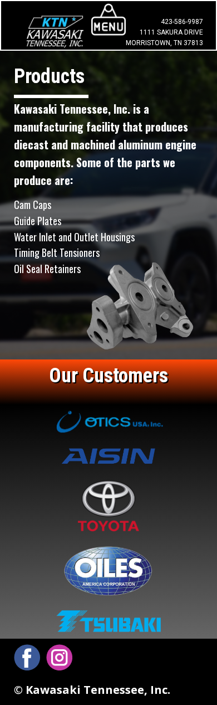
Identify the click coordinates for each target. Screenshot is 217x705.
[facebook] (27, 657)
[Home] (54, 31)
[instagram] (59, 657)
